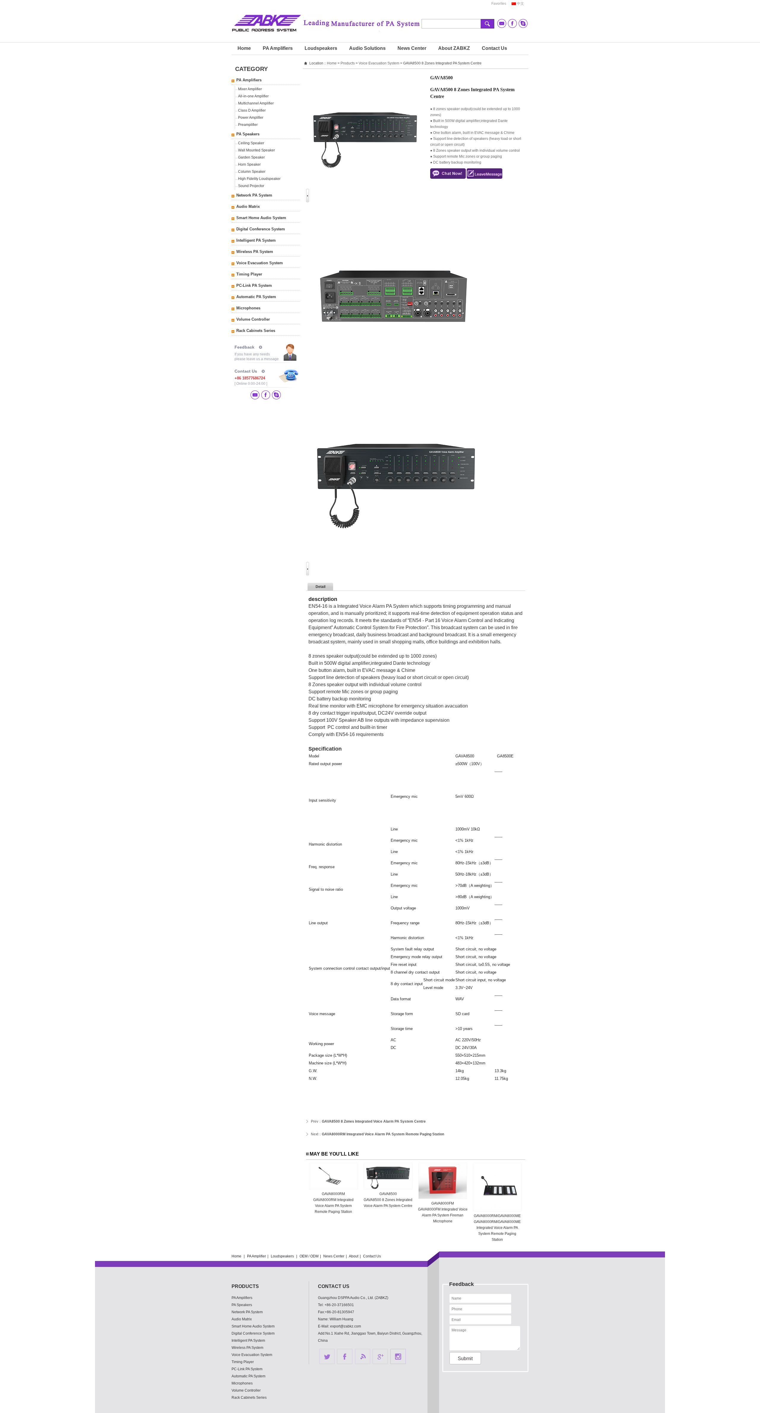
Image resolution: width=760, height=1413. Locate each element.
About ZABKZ (454, 48)
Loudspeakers (321, 48)
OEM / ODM (309, 1256)
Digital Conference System (260, 229)
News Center (412, 48)
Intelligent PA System (256, 240)
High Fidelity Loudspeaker (259, 179)
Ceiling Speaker (251, 143)
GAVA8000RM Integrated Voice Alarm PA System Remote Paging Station (383, 1134)
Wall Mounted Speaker (256, 150)
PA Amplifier (256, 1256)
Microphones (248, 308)
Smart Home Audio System (261, 218)
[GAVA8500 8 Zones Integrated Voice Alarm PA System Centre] (388, 1188)
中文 (520, 3)
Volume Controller (253, 319)
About (353, 1256)
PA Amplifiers (278, 48)
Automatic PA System (256, 297)
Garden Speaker (251, 157)
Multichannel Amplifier (256, 103)
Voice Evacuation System (259, 263)
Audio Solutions (367, 48)
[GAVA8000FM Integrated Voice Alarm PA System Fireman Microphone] (442, 1198)
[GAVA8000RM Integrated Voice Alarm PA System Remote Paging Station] (333, 1188)
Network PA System (254, 195)
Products (348, 63)
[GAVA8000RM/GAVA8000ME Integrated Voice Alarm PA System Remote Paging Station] (497, 1210)
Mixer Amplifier (250, 89)
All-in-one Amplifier (253, 96)
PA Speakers (247, 134)
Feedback (244, 347)
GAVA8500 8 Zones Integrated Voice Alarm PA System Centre (374, 1121)
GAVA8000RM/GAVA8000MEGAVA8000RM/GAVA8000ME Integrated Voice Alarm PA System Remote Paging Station (497, 1228)
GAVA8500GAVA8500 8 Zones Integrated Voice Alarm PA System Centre (388, 1200)
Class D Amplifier (252, 110)
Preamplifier (248, 125)
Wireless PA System (254, 251)
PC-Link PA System (254, 285)
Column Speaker (251, 172)
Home (244, 48)
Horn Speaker (249, 164)
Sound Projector (251, 186)
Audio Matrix (248, 206)
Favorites (498, 3)
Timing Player (249, 274)
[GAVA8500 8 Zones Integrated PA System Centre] (395, 379)
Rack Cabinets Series (255, 330)
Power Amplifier (250, 117)
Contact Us (494, 48)
